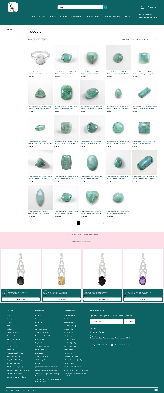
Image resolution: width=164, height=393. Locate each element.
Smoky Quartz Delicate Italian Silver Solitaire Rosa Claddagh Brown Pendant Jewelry (14, 292)
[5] (45, 39)
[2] (37, 39)
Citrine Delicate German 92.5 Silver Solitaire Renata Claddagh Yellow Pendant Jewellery (55, 292)
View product (21, 299)
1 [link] (78, 223)
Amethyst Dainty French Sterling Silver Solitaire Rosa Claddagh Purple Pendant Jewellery (137, 292)
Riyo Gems (33, 390)
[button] (151, 7)
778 (98, 223)
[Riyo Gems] (12, 7)
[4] (42, 39)
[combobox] (82, 7)
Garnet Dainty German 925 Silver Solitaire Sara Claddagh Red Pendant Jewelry (95, 292)
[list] (34, 39)
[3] (39, 39)
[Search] (105, 7)
